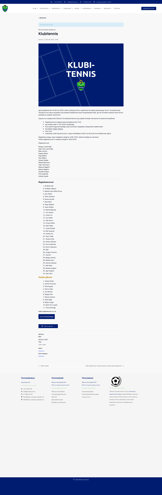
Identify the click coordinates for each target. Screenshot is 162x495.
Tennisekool (56, 8)
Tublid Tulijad (44, 366)
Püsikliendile (44, 8)
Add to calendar (48, 326)
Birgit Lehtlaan (58, 129)
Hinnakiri (97, 8)
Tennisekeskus (28, 378)
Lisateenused (86, 8)
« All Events (42, 18)
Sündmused (67, 8)
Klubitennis (41, 351)
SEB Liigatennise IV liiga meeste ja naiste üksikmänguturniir (104, 366)
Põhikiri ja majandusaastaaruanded (60, 385)
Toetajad (117, 8)
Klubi (34, 8)
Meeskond (107, 8)
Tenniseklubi (57, 378)
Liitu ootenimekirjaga (46, 316)
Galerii (76, 8)
